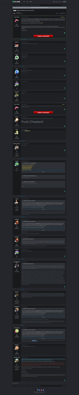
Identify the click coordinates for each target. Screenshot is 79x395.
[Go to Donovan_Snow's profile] (17, 360)
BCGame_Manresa (16, 144)
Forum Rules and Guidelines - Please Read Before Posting (39, 7)
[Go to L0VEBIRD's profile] (17, 222)
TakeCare (17, 42)
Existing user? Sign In (58, 1)
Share (58, 13)
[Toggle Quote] (22, 181)
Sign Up (64, 1)
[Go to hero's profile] (17, 84)
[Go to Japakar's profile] (17, 57)
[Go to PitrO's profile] (17, 132)
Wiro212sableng (17, 327)
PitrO (17, 129)
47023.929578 (17, 63)
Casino (24, 1)
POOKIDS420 (16, 306)
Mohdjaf (16, 161)
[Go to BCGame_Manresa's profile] (17, 147)
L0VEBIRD (17, 219)
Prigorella (17, 344)
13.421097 (17, 210)
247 (17, 24)
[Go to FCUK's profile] (17, 72)
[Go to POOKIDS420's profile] (17, 309)
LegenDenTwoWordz (17, 262)
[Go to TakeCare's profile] (17, 45)
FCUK (17, 68)
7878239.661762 (17, 303)
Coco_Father (18, 12)
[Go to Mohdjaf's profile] (17, 164)
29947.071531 (17, 369)
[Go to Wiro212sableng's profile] (17, 331)
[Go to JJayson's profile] (17, 120)
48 (17, 61)
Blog (27, 1)
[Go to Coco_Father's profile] (14, 13)
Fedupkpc (17, 91)
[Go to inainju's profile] (17, 202)
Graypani (16, 249)
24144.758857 (17, 51)
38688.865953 (17, 138)
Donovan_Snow (17, 357)
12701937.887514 (17, 26)
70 (17, 136)
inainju (16, 198)
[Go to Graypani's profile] (17, 252)
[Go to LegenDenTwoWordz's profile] (17, 265)
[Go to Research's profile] (17, 295)
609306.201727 (17, 228)
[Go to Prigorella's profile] (17, 348)
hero (17, 81)
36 (17, 151)
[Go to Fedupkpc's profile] (17, 95)
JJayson (16, 116)
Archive (22, 13)
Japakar (16, 54)
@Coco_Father (34, 340)
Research (17, 291)
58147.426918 (17, 318)
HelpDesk (30, 1)
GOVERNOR (31, 181)
